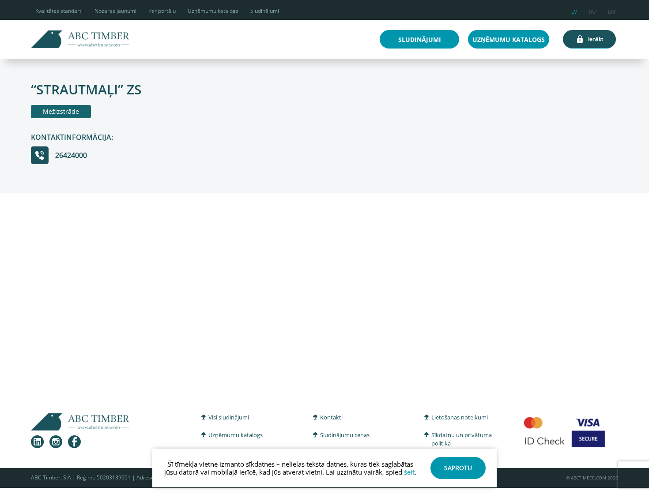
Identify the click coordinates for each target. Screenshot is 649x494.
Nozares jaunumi (115, 11)
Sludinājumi (264, 11)
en (611, 10)
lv (574, 10)
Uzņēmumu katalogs (213, 11)
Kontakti (331, 417)
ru (592, 10)
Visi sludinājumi (228, 417)
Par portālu (162, 11)
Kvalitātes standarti (59, 11)
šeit (409, 472)
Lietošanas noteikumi (459, 417)
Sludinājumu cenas (345, 435)
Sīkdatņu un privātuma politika (461, 439)
